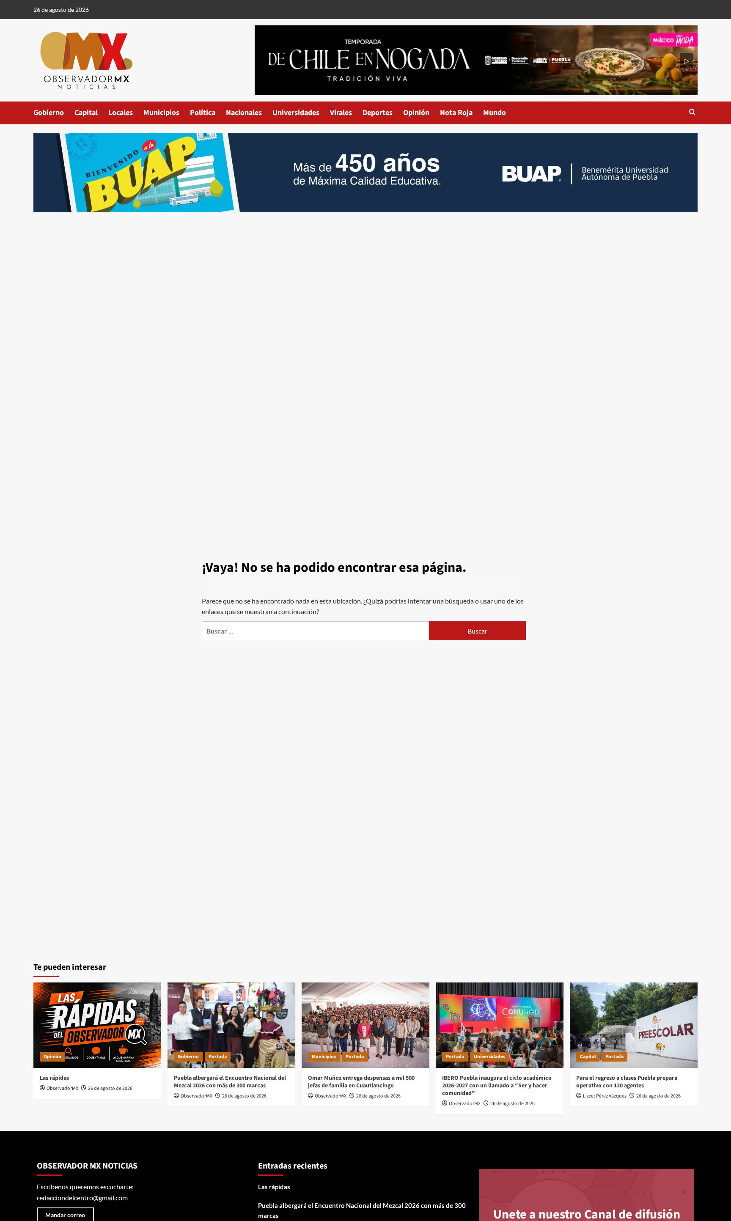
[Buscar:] (315, 630)
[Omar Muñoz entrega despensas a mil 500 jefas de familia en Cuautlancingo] (365, 1024)
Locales (120, 112)
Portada (218, 1056)
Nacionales (244, 112)
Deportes (378, 112)
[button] (692, 112)
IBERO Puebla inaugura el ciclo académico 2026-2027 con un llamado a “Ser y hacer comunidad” (497, 1086)
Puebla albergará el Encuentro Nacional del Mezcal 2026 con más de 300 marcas (230, 1082)
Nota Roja (456, 112)
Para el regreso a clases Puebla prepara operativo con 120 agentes (626, 1082)
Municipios (161, 112)
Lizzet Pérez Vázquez (605, 1096)
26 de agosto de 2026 (110, 1088)
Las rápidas (54, 1078)
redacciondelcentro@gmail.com (82, 1198)
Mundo (494, 112)
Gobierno (48, 112)
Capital (86, 112)
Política (202, 112)
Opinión (416, 112)
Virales (341, 112)
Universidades (295, 112)
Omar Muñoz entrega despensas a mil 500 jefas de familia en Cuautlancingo (361, 1082)
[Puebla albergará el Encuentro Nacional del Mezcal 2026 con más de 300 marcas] (231, 1024)
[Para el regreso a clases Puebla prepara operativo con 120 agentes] (634, 1024)
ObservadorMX (62, 1088)
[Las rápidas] (97, 1024)
